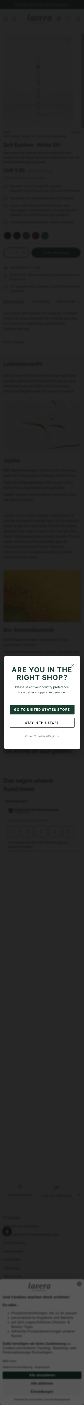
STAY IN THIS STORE (42, 722)
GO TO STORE (42, 709)
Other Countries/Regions (42, 736)
